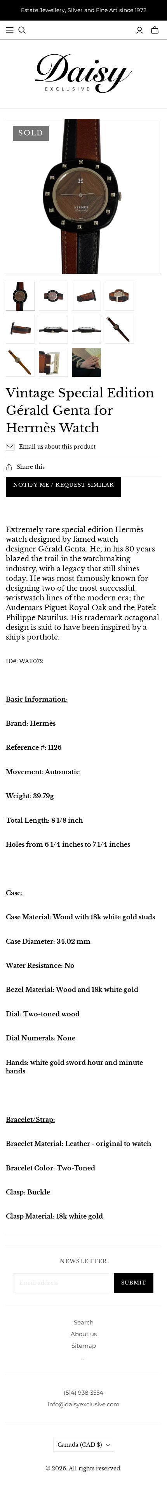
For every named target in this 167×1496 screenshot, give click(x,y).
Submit (133, 1282)
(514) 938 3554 (83, 1392)
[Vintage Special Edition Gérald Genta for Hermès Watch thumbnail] (86, 362)
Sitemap (83, 1345)
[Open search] (22, 30)
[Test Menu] (10, 30)
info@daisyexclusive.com (84, 1404)
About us (84, 1334)
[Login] (140, 30)
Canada (79, 1444)
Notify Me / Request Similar (63, 485)
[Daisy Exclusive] (83, 73)
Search (84, 1322)
